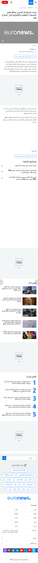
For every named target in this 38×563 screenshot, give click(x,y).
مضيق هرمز (30, 484)
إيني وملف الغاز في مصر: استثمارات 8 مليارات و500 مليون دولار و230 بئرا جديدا (22, 178)
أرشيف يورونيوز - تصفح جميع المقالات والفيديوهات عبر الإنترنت (10, 531)
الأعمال (34, 514)
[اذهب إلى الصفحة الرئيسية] (31, 2)
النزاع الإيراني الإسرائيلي (19, 470)
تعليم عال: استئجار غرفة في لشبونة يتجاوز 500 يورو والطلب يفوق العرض (22, 172)
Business (30, 8)
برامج (16, 526)
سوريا (28, 489)
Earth (16, 514)
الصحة (16, 518)
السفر (35, 522)
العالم (16, 510)
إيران (30, 480)
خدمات (34, 538)
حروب (10, 489)
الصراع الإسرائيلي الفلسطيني (26, 475)
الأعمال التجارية (22, 8)
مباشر (5, 2)
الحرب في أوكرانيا (8, 475)
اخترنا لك (32, 283)
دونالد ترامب (20, 480)
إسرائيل (9, 480)
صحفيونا (34, 530)
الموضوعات (33, 505)
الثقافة (16, 522)
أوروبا (35, 510)
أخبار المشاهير (8, 484)
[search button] (4, 458)
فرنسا (19, 484)
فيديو (35, 526)
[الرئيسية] (35, 8)
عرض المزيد (33, 543)
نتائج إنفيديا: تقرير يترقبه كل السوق (25, 166)
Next (35, 518)
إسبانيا (19, 489)
